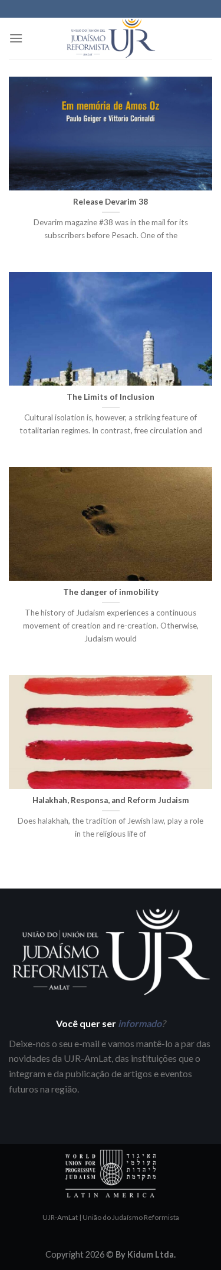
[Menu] (16, 38)
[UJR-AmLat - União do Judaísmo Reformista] (110, 38)
